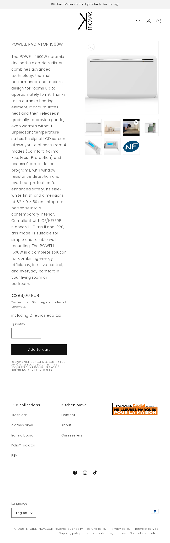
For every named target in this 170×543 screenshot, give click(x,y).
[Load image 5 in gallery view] (112, 146)
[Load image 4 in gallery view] (93, 146)
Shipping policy (69, 533)
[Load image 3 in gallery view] (150, 127)
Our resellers (72, 435)
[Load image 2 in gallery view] (112, 127)
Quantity (18, 324)
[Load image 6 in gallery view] (131, 146)
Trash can (19, 415)
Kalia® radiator (23, 445)
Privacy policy (121, 529)
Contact (68, 415)
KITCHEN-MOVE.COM (39, 529)
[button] (10, 21)
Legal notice (117, 533)
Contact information (144, 533)
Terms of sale (94, 533)
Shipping (38, 302)
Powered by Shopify (69, 529)
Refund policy (97, 529)
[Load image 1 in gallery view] (93, 127)
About (66, 425)
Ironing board (22, 435)
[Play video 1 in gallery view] (131, 127)
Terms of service (147, 529)
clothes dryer (22, 425)
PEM (14, 455)
